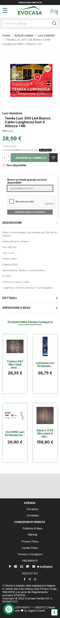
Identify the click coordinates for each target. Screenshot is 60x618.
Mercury (7, 130)
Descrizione (30, 222)
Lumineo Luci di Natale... (45, 364)
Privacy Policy (30, 541)
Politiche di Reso (33, 528)
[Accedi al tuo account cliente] (51, 12)
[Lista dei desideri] (53, 157)
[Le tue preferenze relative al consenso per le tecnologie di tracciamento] (54, 612)
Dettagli (30, 298)
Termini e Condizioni (30, 554)
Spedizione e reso (30, 307)
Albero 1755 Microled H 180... (44, 433)
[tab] (30, 223)
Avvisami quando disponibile (30, 212)
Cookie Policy (30, 547)
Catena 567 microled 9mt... (15, 364)
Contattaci (33, 515)
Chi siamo (32, 509)
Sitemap (32, 534)
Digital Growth (36, 610)
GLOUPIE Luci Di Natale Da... (15, 433)
